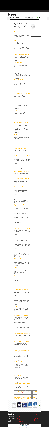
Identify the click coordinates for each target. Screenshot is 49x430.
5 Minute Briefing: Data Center (10, 26)
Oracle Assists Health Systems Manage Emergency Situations (22, 54)
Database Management (18, 416)
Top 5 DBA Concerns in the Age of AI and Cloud (20, 195)
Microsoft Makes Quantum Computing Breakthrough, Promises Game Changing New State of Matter (21, 362)
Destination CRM (35, 414)
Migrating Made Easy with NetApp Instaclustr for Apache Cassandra (38, 25)
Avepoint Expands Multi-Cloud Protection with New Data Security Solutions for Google (21, 141)
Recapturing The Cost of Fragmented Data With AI (36, 30)
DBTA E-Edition (26, 414)
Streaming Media (35, 419)
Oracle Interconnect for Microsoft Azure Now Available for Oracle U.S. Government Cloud (21, 62)
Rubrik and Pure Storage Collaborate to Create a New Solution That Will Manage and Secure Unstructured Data (22, 94)
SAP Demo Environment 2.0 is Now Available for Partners (21, 220)
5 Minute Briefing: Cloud (10, 36)
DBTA (12, 14)
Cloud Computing (18, 417)
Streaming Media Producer (36, 420)
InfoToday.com (35, 416)
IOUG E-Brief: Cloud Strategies (10, 40)
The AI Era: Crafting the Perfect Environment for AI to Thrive (21, 79)
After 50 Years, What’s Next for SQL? (19, 235)
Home (8, 17)
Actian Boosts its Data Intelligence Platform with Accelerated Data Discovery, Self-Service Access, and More (22, 103)
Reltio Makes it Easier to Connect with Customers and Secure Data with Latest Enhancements (22, 110)
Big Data (17, 414)
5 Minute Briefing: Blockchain (10, 34)
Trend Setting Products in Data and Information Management (28, 417)
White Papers (17, 17)
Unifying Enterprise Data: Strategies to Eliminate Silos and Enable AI (38, 28)
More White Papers (39, 34)
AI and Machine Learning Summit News (10, 45)
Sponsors (26, 419)
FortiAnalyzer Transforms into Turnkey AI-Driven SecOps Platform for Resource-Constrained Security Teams (21, 283)
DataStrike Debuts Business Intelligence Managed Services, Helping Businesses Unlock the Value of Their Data (21, 171)
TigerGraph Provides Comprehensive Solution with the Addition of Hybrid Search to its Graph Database (21, 31)
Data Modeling (17, 418)
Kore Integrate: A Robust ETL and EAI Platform (35, 33)
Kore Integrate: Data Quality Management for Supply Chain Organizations (36, 31)
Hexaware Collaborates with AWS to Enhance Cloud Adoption (22, 383)
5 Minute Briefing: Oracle (10, 30)
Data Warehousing (18, 419)
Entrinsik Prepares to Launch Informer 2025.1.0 (20, 249)
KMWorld (34, 417)
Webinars (21, 17)
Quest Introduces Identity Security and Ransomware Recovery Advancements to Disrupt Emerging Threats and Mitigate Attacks (22, 205)
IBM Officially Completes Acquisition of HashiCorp (20, 164)
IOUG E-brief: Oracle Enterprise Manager (10, 38)
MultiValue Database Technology (19, 421)
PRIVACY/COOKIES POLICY (10, 422)
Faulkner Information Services (36, 415)
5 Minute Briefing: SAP (10, 32)
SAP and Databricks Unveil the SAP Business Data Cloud (21, 186)
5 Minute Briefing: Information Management (10, 24)
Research (29, 17)
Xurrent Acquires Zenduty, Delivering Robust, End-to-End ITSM (22, 155)
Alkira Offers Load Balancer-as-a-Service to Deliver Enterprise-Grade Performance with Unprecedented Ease (22, 333)
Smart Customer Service (36, 418)
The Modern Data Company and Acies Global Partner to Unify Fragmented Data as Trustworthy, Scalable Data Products (22, 325)
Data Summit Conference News (10, 43)
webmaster (37, 423)
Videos (33, 17)
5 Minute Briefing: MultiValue (10, 28)
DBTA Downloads (26, 418)
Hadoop (17, 420)
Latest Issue (9, 42)
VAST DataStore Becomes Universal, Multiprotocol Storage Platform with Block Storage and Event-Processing (21, 341)
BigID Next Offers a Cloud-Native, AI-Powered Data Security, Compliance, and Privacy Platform (21, 179)
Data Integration (17, 415)
